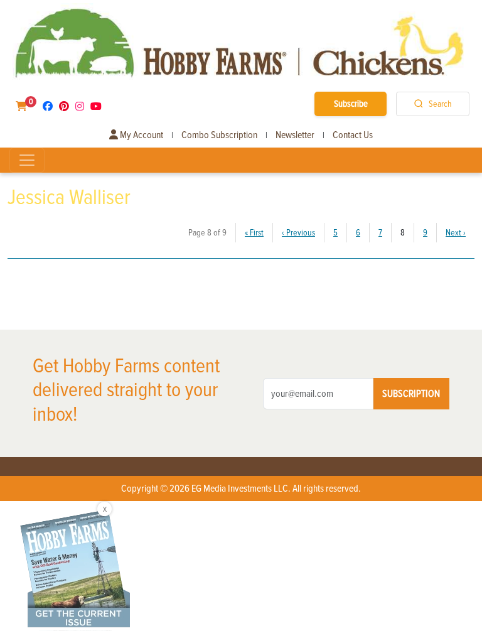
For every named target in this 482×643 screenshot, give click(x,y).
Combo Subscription (219, 135)
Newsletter (295, 135)
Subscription (411, 393)
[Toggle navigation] (27, 160)
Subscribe (351, 103)
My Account (140, 135)
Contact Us (353, 135)
